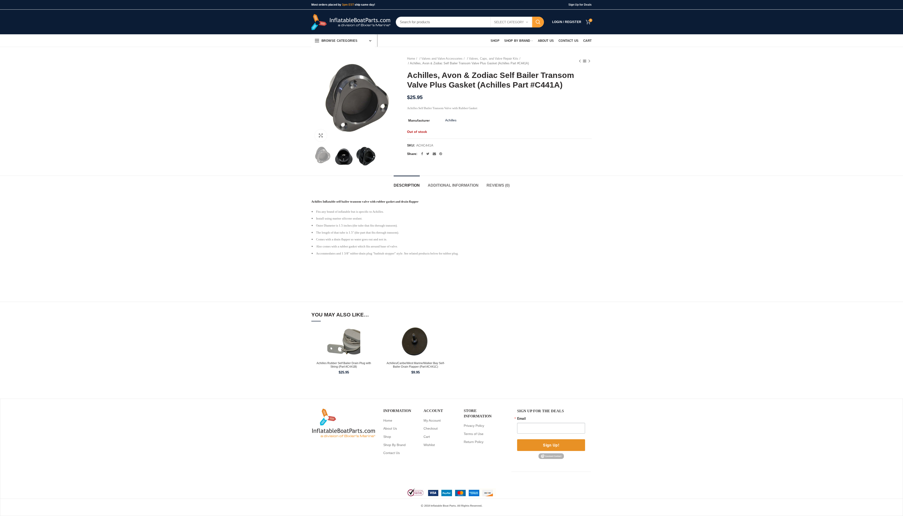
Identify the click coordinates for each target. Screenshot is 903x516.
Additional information (453, 185)
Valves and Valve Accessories (442, 58)
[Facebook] (422, 154)
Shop (387, 437)
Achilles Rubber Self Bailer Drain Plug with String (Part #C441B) (344, 365)
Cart (427, 437)
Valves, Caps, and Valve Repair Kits (493, 58)
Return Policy (473, 442)
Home (411, 58)
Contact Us (391, 453)
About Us (390, 428)
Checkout (431, 428)
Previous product (580, 61)
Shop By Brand (394, 445)
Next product (589, 61)
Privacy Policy (474, 425)
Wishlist (429, 445)
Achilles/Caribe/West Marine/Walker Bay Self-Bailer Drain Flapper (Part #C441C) (416, 365)
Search (538, 22)
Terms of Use (473, 434)
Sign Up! (551, 445)
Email (521, 418)
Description (407, 185)
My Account (432, 420)
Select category (509, 22)
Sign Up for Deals (580, 4)
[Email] (434, 154)
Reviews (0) (498, 185)
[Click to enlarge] (321, 135)
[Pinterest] (441, 154)
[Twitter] (428, 154)
